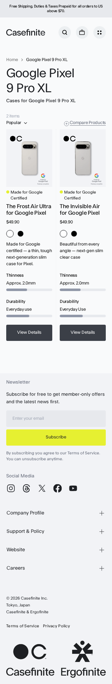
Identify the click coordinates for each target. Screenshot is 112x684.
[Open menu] (99, 32)
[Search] (64, 32)
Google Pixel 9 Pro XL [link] (47, 60)
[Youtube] (73, 488)
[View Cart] (82, 32)
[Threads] (26, 488)
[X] (42, 488)
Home (12, 60)
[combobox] (17, 123)
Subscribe (56, 437)
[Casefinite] (25, 32)
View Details (29, 332)
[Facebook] (57, 488)
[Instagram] (11, 488)
